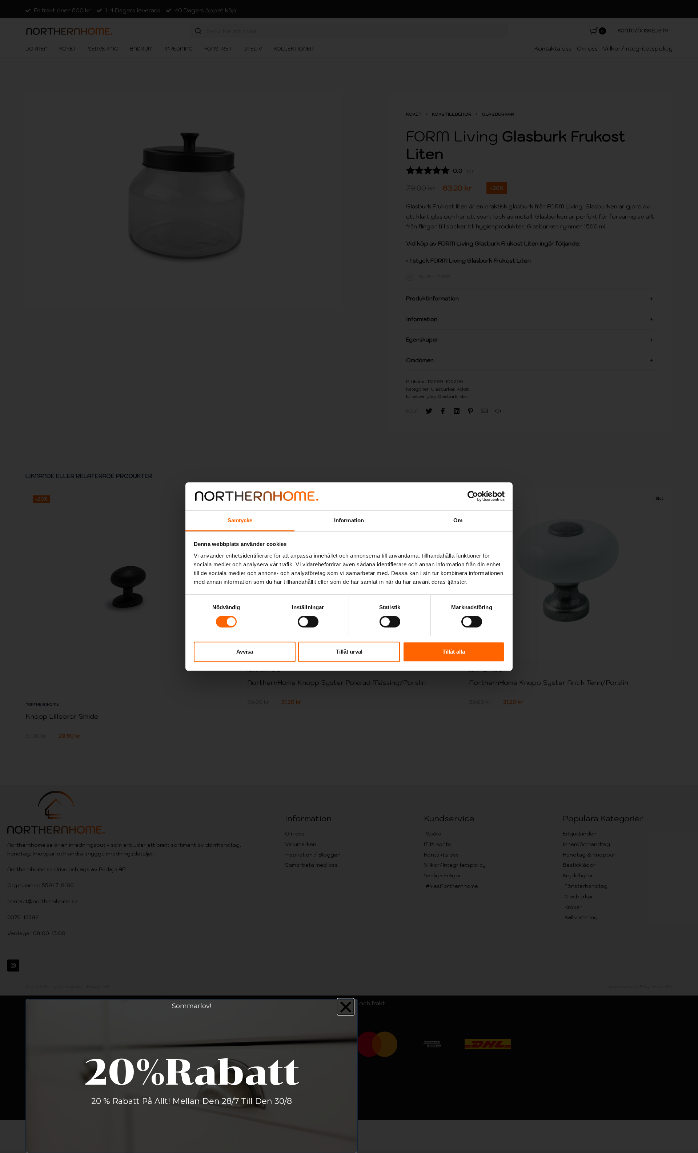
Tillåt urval (349, 652)
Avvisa (244, 652)
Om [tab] (457, 520)
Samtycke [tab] (240, 520)
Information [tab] (349, 520)
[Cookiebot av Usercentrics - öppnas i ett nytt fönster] (473, 496)
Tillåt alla (453, 652)
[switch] (308, 621)
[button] (345, 1006)
